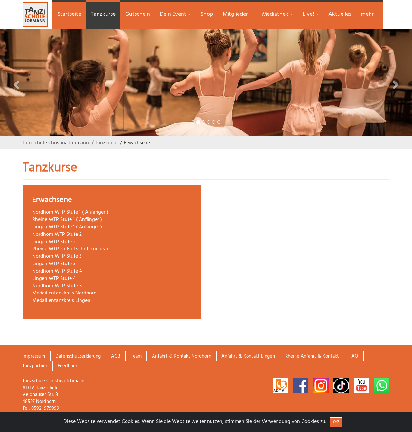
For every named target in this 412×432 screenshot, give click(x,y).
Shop (207, 14)
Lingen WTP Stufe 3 (53, 264)
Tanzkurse (103, 14)
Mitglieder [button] (236, 14)
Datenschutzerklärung (78, 356)
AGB (115, 356)
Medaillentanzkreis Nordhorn (64, 293)
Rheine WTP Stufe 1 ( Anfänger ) (67, 220)
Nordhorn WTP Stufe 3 (56, 256)
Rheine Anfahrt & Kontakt (312, 356)
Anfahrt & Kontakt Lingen (248, 356)
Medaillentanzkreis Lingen (61, 300)
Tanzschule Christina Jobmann (56, 142)
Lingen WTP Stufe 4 (54, 278)
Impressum (34, 356)
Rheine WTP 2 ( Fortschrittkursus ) (70, 249)
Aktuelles (339, 14)
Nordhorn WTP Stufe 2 (57, 234)
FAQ (353, 356)
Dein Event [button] (174, 14)
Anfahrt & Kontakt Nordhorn (181, 356)
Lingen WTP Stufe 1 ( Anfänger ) (67, 227)
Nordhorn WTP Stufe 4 (57, 271)
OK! (336, 422)
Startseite (69, 14)
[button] (31, 82)
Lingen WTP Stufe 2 (54, 242)
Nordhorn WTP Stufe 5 (57, 286)
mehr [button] (368, 14)
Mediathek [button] (276, 14)
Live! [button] (309, 14)
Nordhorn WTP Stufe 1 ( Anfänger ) (70, 212)
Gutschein (137, 14)
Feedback (68, 366)
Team (136, 356)
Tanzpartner (35, 366)
